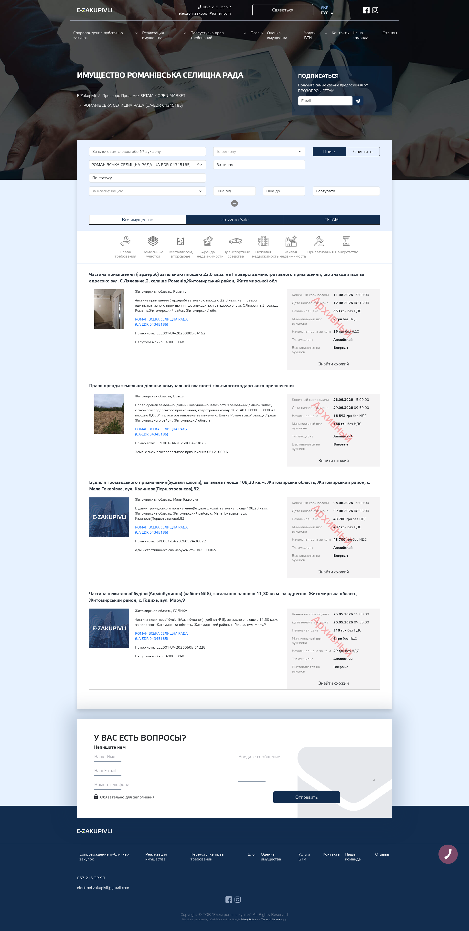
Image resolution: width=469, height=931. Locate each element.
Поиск (329, 152)
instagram (375, 10)
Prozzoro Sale (235, 220)
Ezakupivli (94, 10)
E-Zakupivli (86, 95)
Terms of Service (270, 919)
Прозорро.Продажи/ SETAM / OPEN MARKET (143, 95)
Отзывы (389, 33)
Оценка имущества (277, 35)
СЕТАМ (331, 220)
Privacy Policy (248, 919)
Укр (325, 7)
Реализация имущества (153, 35)
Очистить (363, 152)
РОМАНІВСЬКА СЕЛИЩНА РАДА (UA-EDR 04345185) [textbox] (145, 164)
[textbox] (257, 152)
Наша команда (360, 35)
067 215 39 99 (217, 7)
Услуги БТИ (310, 35)
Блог (255, 33)
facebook (366, 10)
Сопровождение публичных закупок (98, 35)
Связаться (282, 10)
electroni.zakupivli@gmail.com (205, 13)
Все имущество (137, 220)
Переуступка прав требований (207, 35)
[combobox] (259, 151)
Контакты (340, 33)
